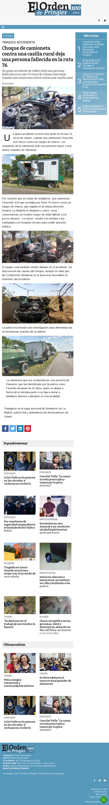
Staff (105, 789)
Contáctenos (96, 789)
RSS (97, 794)
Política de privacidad (98, 797)
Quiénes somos (100, 792)
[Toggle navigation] (3, 27)
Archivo (104, 794)
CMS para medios (92, 802)
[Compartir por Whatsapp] (103, 800)
